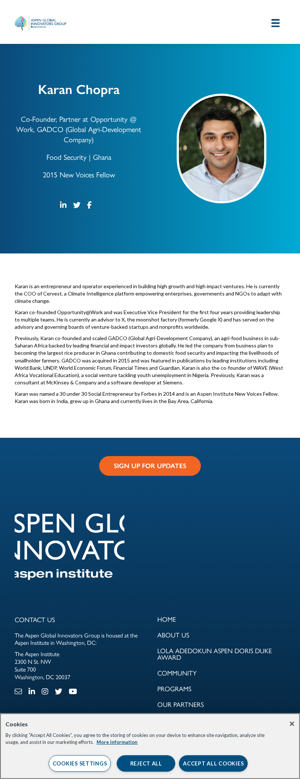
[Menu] (275, 23)
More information (117, 742)
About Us (173, 634)
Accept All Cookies (213, 763)
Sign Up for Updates (150, 466)
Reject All (146, 763)
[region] (150, 746)
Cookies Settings (80, 763)
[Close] (292, 724)
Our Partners (180, 704)
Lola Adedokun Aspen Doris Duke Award (214, 654)
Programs (174, 688)
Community (177, 672)
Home (166, 619)
